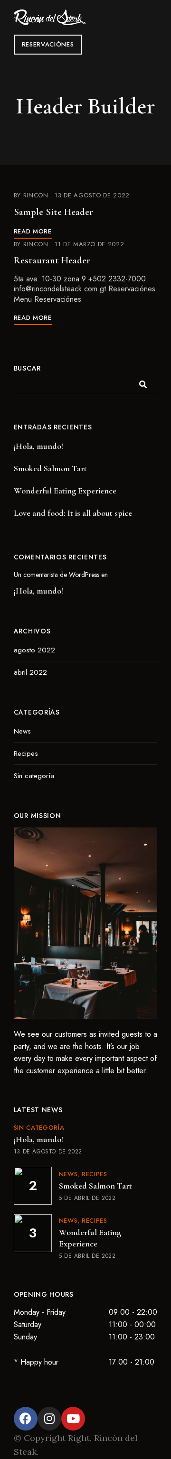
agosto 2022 (34, 650)
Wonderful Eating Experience (65, 490)
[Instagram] (49, 1419)
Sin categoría (34, 776)
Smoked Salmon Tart (50, 468)
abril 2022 (30, 672)
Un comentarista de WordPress (56, 574)
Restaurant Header (52, 260)
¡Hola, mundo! (38, 446)
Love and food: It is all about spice (73, 513)
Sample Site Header (53, 212)
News (22, 731)
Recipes (26, 753)
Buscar (27, 368)
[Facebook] (26, 1419)
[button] (48, 45)
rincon (35, 195)
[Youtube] (73, 1419)
